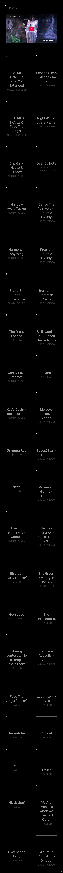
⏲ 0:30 (16, 668)
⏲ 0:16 (16, 582)
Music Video (46, 85)
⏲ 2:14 (16, 340)
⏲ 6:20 (16, 454)
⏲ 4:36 (46, 377)
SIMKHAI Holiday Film (46, 169)
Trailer (46, 623)
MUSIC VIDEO (16, 303)
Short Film (46, 586)
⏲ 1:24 (16, 491)
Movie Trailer (17, 89)
